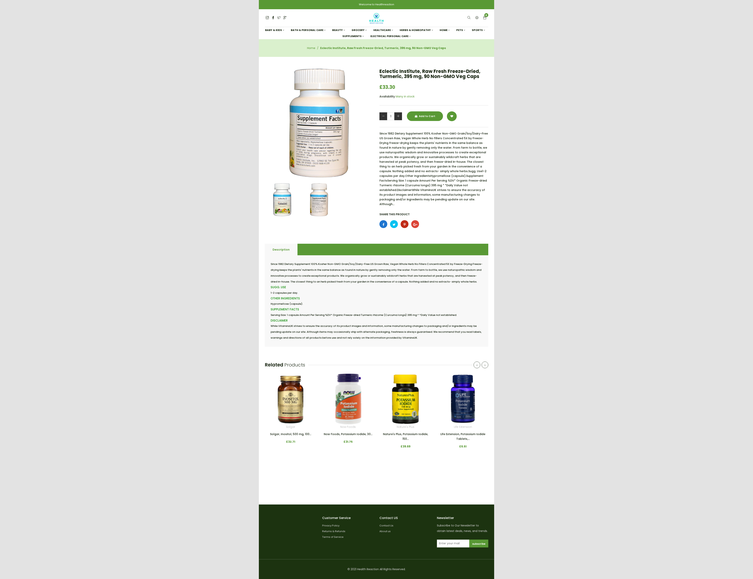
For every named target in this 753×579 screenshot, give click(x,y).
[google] (284, 18)
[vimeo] (404, 224)
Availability (387, 96)
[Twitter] (267, 18)
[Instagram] (279, 18)
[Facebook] (273, 18)
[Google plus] (415, 224)
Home (311, 48)
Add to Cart (426, 116)
